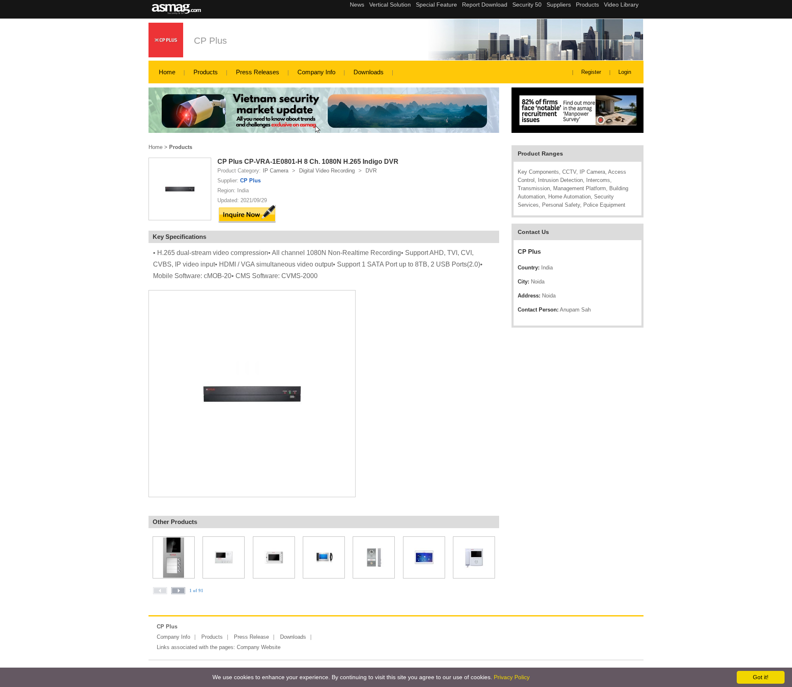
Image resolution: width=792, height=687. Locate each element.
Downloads (369, 72)
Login (624, 72)
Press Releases (257, 72)
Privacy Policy (512, 677)
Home (167, 72)
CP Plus (210, 40)
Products (205, 72)
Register (591, 72)
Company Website (258, 647)
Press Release (251, 637)
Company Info (316, 72)
